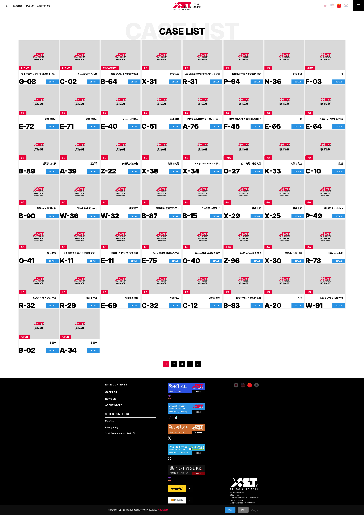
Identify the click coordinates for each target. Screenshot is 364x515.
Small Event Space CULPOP (118, 433)
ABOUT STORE (43, 6)
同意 (230, 510)
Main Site (109, 421)
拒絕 (243, 510)
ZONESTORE (197, 5)
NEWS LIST (30, 6)
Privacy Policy (111, 427)
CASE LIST (17, 6)
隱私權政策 (163, 510)
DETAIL (52, 82)
